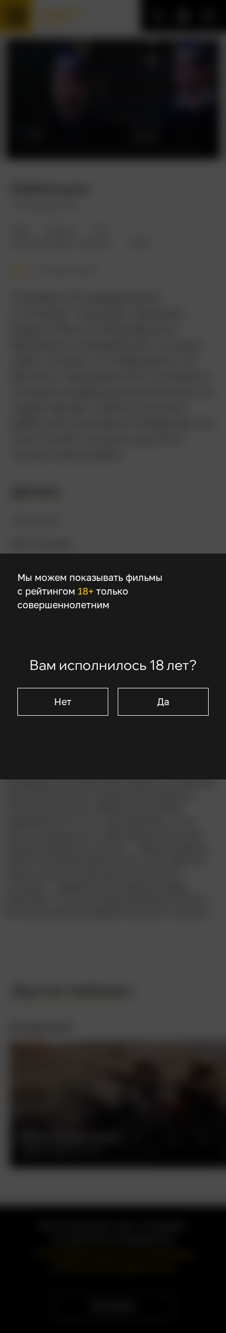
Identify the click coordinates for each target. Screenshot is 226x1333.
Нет (62, 701)
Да (163, 701)
